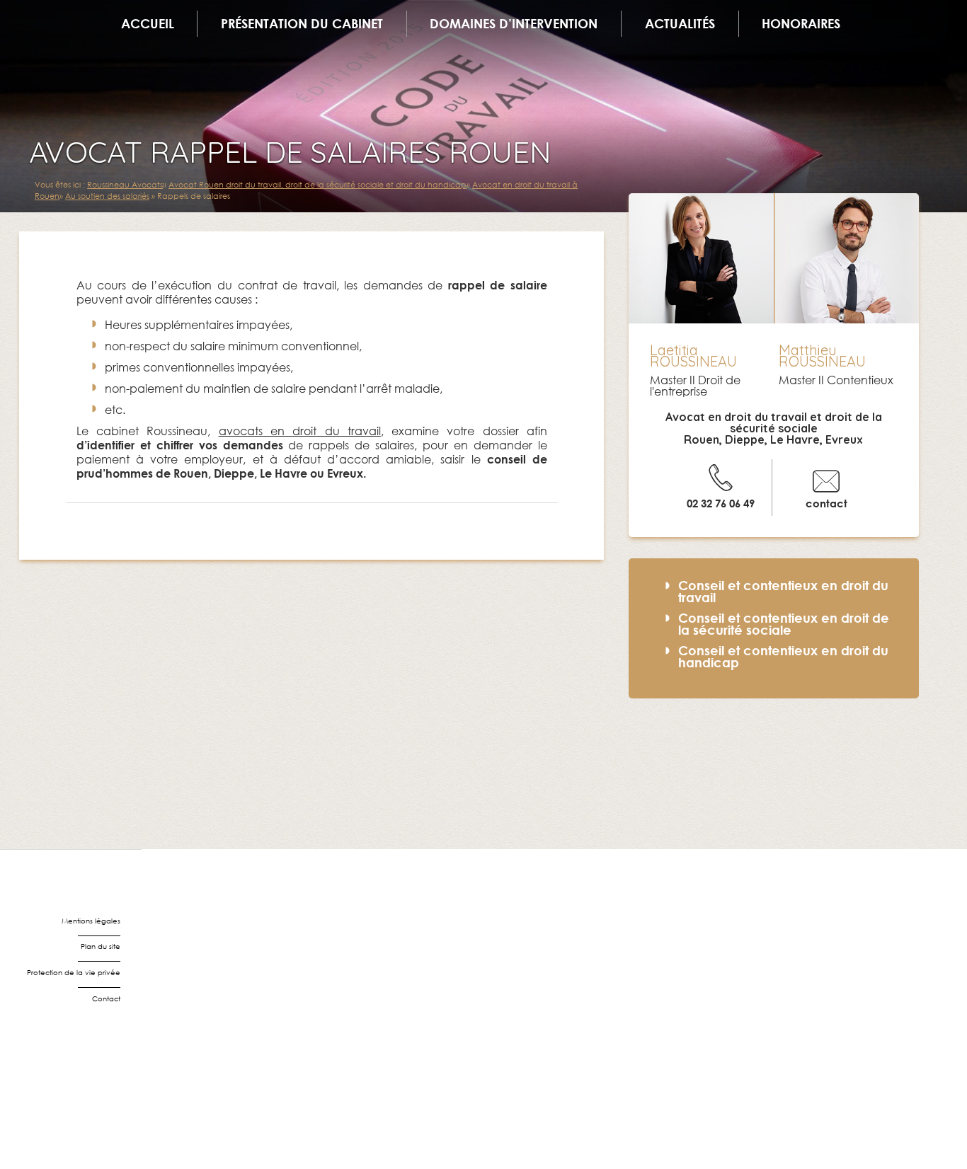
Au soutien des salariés (107, 196)
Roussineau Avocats (125, 184)
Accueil (147, 23)
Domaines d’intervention (513, 23)
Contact (106, 999)
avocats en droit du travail (300, 430)
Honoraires (801, 23)
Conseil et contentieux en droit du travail (783, 591)
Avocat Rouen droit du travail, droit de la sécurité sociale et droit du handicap (317, 184)
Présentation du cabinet (302, 23)
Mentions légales (91, 921)
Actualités (680, 23)
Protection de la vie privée (73, 972)
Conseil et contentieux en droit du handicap (783, 656)
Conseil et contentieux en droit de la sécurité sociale (783, 624)
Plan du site (100, 946)
